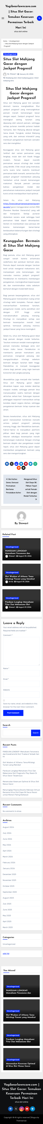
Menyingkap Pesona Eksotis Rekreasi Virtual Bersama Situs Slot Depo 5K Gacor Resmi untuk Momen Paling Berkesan (21, 792)
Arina (11, 582)
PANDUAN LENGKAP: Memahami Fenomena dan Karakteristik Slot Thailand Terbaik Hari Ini (21, 754)
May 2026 (7, 845)
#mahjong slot (11, 78)
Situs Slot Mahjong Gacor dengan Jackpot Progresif (19, 64)
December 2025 (9, 874)
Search (6, 725)
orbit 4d (6, 954)
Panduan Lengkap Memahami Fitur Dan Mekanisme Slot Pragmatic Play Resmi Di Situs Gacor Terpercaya (20, 773)
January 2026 (9, 868)
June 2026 (7, 839)
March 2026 (8, 857)
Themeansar (21, 1121)
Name (6, 668)
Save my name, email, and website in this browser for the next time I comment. (20, 705)
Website (6, 690)
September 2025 (10, 892)
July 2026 (7, 833)
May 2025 (7, 916)
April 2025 (7, 921)
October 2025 (8, 886)
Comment (8, 635)
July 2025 (7, 904)
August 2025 (8, 898)
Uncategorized (10, 54)
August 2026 (8, 827)
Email (6, 679)
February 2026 (9, 863)
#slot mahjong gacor (26, 78)
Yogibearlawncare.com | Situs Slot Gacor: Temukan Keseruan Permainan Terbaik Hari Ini (20, 17)
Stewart (13, 74)
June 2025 (7, 910)
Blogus (34, 1117)
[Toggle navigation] (3, 18)
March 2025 (8, 927)
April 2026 (7, 851)
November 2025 (9, 880)
